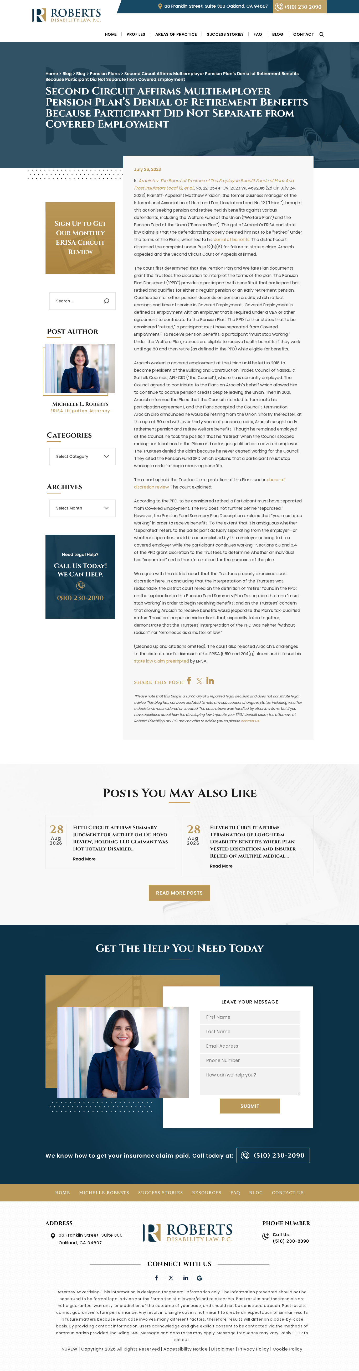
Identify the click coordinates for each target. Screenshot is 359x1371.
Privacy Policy (253, 1349)
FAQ (258, 34)
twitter (200, 681)
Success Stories (225, 34)
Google (200, 1277)
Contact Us (288, 1192)
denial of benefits (231, 240)
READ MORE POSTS (179, 893)
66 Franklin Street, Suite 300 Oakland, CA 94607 (216, 6)
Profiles (136, 34)
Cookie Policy (287, 1349)
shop (210, 681)
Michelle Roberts (104, 1192)
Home (111, 34)
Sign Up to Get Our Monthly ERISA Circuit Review (80, 237)
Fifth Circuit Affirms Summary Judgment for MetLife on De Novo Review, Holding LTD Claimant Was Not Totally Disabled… (120, 838)
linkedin (185, 1277)
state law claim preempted (161, 661)
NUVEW (70, 1349)
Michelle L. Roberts (80, 404)
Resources (207, 1192)
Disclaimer (223, 1349)
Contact (303, 34)
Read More (84, 859)
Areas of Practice (176, 34)
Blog (278, 34)
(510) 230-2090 (303, 7)
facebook (189, 681)
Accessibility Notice (185, 1349)
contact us (250, 720)
